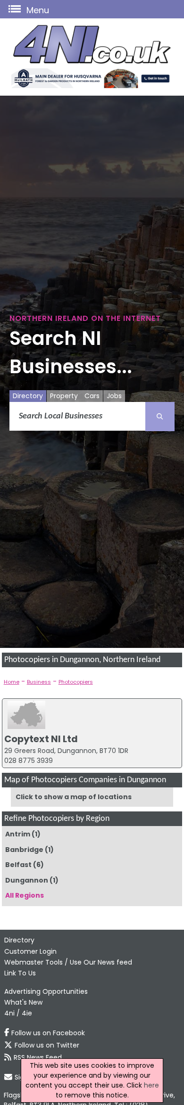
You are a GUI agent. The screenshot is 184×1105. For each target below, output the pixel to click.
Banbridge (24, 849)
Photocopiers (76, 682)
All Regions (24, 895)
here (151, 1085)
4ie (27, 1013)
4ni (9, 1013)
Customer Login (30, 951)
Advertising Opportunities (46, 991)
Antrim (17, 834)
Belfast (18, 864)
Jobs (114, 396)
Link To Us (20, 973)
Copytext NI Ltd (41, 738)
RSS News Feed (38, 1057)
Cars (92, 396)
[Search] (160, 416)
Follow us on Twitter (47, 1045)
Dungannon (26, 880)
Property (64, 396)
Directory (28, 396)
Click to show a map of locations (74, 797)
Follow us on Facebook (48, 1033)
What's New (23, 1002)
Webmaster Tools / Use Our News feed (68, 962)
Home (11, 682)
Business (39, 682)
